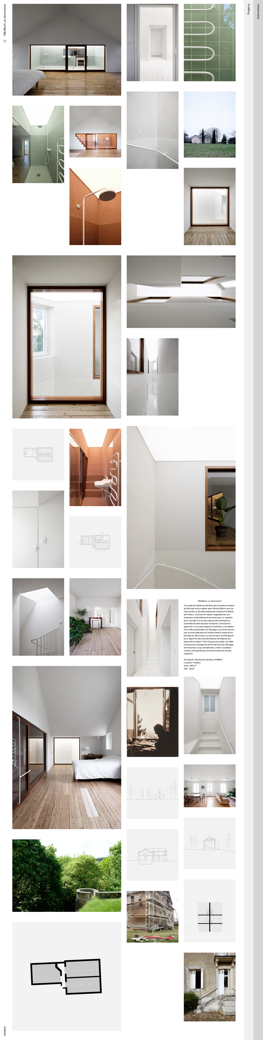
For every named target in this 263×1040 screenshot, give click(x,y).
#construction (149, 948)
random (4, 1031)
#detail (202, 86)
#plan (38, 486)
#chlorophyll (70, 917)
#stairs (95, 511)
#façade (152, 824)
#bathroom (38, 188)
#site (144, 762)
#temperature (213, 86)
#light (105, 250)
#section (209, 874)
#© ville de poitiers (156, 762)
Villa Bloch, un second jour (67, 98)
